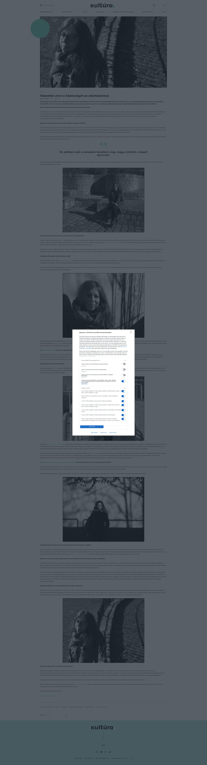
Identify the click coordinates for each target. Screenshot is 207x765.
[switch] (123, 364)
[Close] (131, 332)
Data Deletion (94, 432)
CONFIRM (92, 426)
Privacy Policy (112, 432)
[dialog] (103, 382)
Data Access (103, 432)
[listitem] (103, 360)
